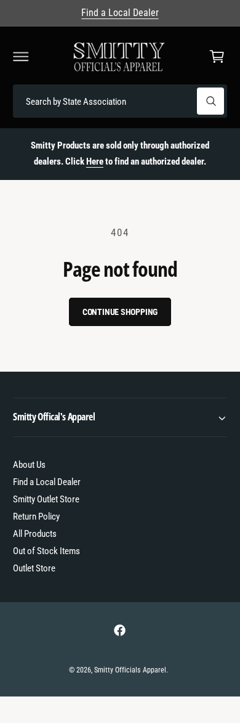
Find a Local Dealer (119, 12)
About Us (29, 464)
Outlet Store (34, 568)
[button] (21, 57)
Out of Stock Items (46, 551)
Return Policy (36, 516)
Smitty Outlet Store (46, 499)
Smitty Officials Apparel (130, 670)
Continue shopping (120, 312)
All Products (35, 533)
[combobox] (120, 101)
